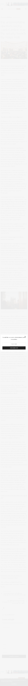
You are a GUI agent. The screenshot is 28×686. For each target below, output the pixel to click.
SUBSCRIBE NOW (14, 348)
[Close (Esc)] (25, 336)
